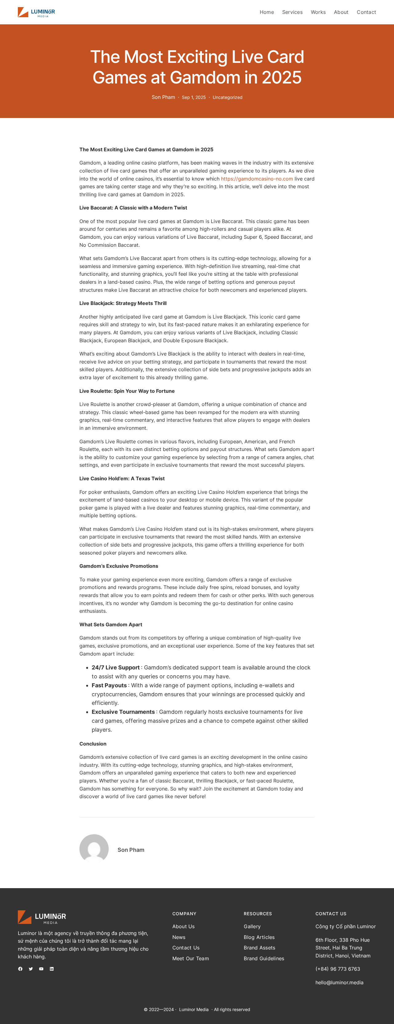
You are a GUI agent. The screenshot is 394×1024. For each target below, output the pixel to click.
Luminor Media (194, 1009)
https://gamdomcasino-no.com (257, 179)
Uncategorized (228, 97)
